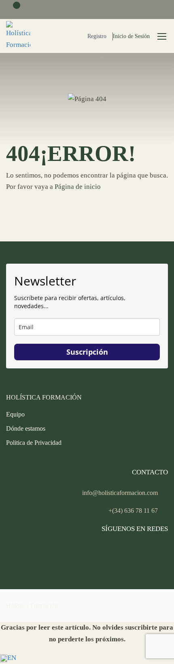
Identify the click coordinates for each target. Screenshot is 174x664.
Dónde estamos (25, 428)
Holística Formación (32, 605)
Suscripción (87, 352)
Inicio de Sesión (131, 36)
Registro (96, 36)
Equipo (15, 414)
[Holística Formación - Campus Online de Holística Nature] (18, 36)
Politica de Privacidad (34, 442)
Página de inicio (78, 186)
